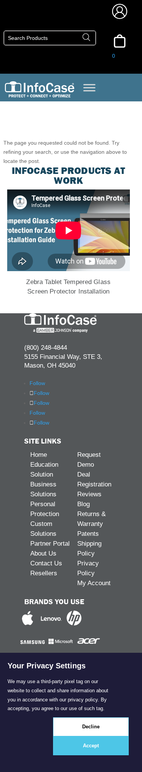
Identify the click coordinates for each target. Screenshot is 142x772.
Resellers (43, 573)
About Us (43, 553)
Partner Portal (50, 543)
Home (38, 454)
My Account (94, 583)
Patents (88, 533)
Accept (91, 745)
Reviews (89, 494)
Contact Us (46, 563)
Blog (83, 504)
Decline (91, 726)
